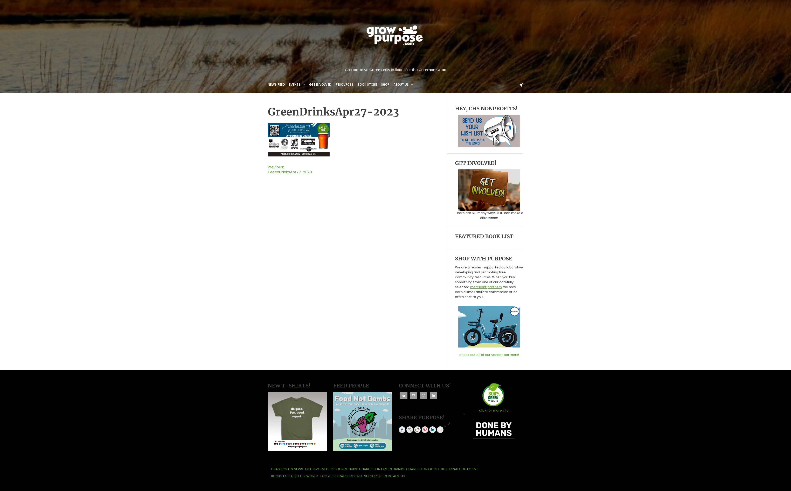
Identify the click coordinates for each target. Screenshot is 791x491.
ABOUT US (401, 84)
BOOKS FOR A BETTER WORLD (294, 476)
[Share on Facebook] (402, 429)
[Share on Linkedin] (432, 429)
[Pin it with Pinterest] (425, 429)
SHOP (385, 84)
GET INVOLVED (320, 84)
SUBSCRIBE (372, 476)
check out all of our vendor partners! (489, 354)
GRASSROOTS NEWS (287, 469)
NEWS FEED (276, 84)
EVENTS (295, 84)
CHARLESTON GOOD (422, 469)
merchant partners (486, 287)
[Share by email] (440, 429)
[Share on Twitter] (409, 429)
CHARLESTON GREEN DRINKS (381, 469)
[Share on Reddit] (417, 429)
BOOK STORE (367, 84)
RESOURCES (344, 84)
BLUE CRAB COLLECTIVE (459, 469)
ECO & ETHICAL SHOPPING (341, 476)
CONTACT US (394, 476)
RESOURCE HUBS (344, 469)
